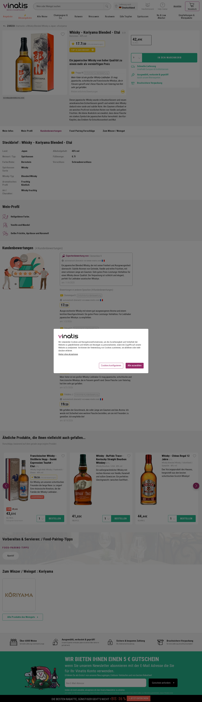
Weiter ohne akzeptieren (68, 354)
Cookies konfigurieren (111, 365)
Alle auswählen (135, 365)
